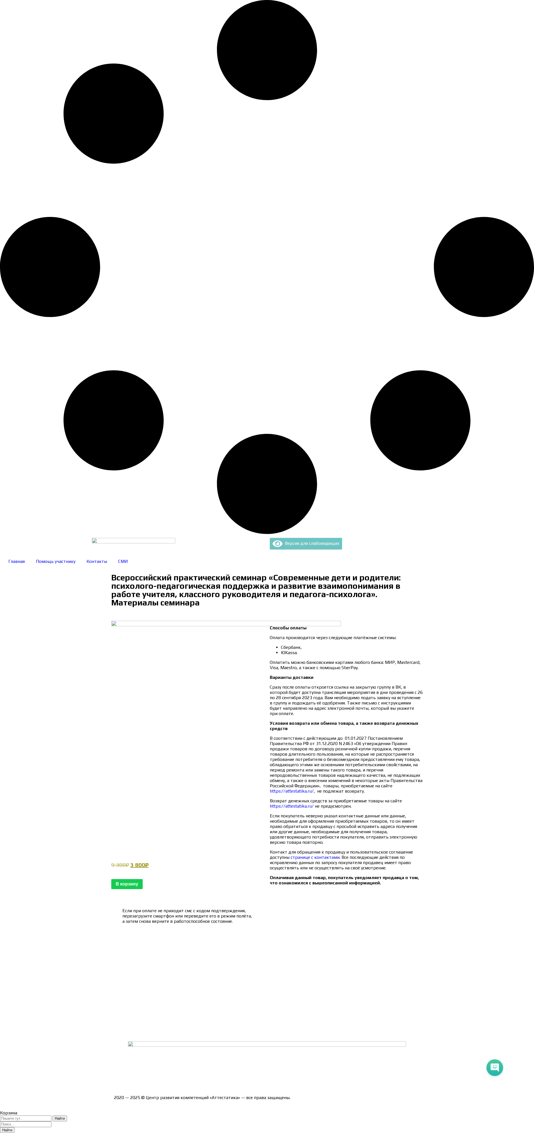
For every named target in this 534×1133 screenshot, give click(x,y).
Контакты (96, 561)
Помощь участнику (55, 561)
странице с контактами (315, 857)
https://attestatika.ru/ (292, 791)
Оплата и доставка (133, 963)
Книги (120, 1031)
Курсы (120, 1012)
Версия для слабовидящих (311, 543)
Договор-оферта (131, 973)
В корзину (127, 884)
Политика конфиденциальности (147, 982)
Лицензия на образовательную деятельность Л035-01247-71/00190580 (188, 1077)
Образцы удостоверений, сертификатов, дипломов (167, 953)
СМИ (123, 561)
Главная (16, 561)
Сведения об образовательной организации (159, 943)
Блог (119, 1021)
